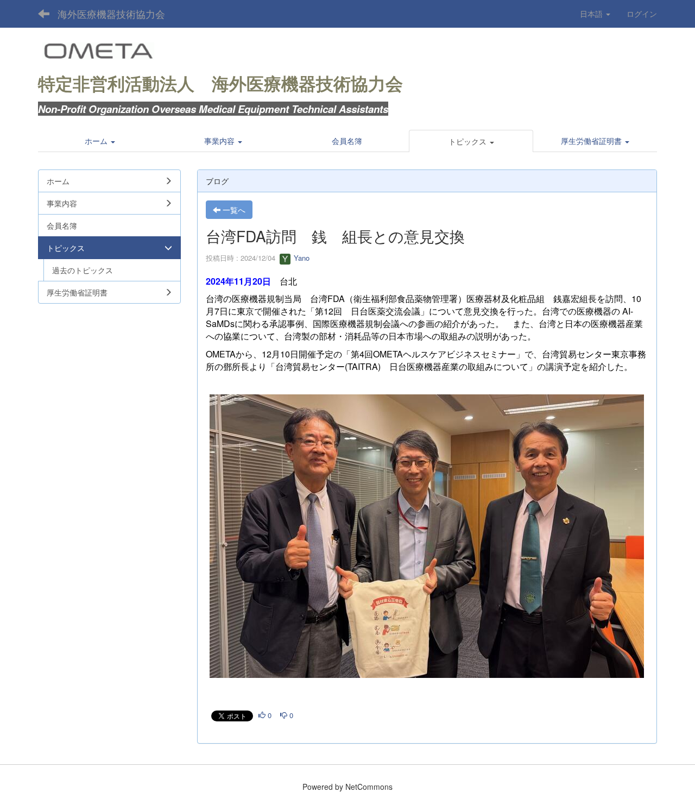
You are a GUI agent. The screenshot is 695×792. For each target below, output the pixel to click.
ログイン (642, 13)
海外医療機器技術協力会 (111, 14)
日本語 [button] (592, 13)
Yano (300, 258)
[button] (471, 141)
